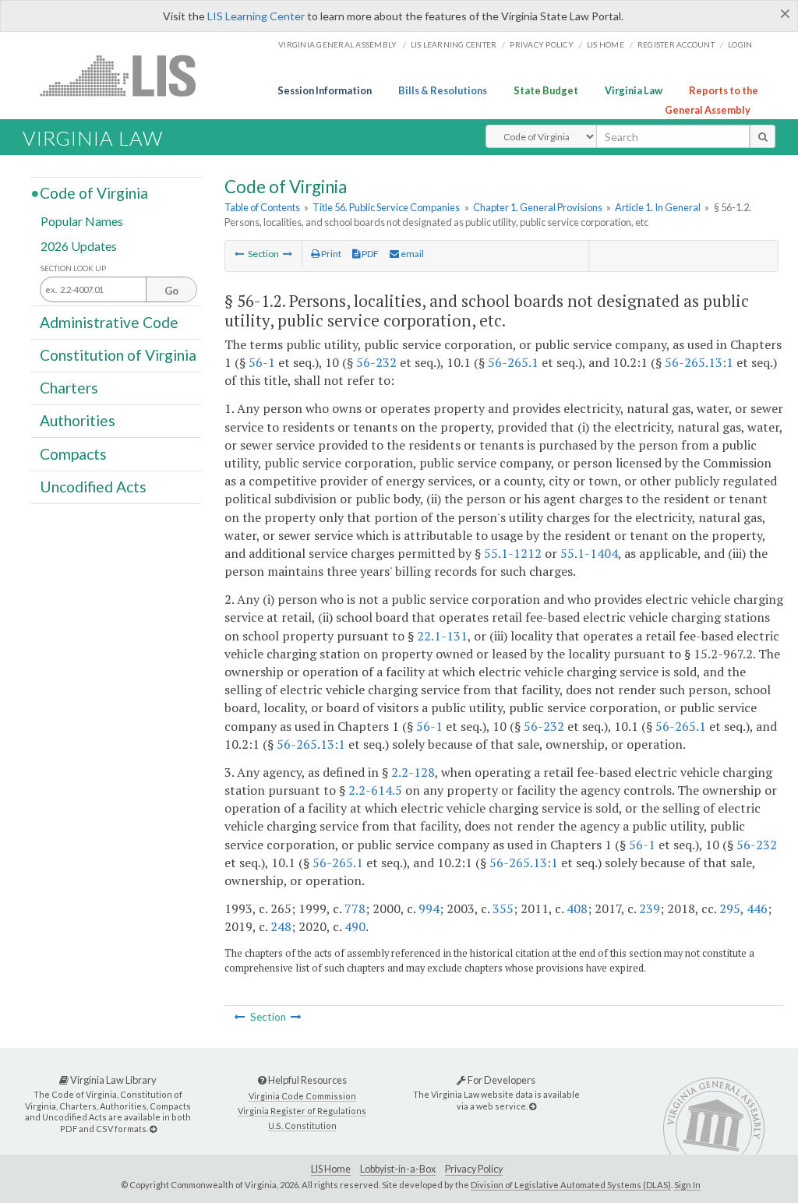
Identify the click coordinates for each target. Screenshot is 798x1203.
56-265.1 (513, 362)
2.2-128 (413, 772)
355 (503, 908)
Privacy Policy (542, 44)
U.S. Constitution (302, 1125)
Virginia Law (633, 90)
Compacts (73, 453)
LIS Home (331, 1169)
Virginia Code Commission (302, 1096)
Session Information (324, 90)
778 (354, 908)
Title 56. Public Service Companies (386, 207)
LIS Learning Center (256, 16)
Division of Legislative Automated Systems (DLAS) (571, 1185)
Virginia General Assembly (337, 44)
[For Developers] (532, 1106)
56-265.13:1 (699, 362)
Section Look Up (73, 268)
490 (354, 926)
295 (729, 908)
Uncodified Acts (93, 487)
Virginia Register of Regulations (302, 1111)
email (411, 253)
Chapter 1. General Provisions (537, 207)
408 (577, 908)
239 (649, 908)
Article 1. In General (658, 207)
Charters (69, 388)
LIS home (605, 44)
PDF (369, 253)
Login (740, 44)
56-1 (262, 362)
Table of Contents (262, 207)
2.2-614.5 (375, 790)
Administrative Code (109, 321)
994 (429, 908)
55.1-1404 (589, 553)
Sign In (687, 1185)
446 (757, 908)
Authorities (77, 420)
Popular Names (82, 220)
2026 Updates (79, 245)
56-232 (376, 362)
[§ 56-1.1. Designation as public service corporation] (239, 253)
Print (330, 253)
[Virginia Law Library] (153, 1129)
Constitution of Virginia (118, 355)
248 (280, 926)
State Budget (546, 90)
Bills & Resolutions (442, 90)
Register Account (676, 44)
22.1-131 (442, 635)
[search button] (762, 136)
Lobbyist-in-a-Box (398, 1169)
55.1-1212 (513, 553)
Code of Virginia (94, 193)
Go (171, 290)
